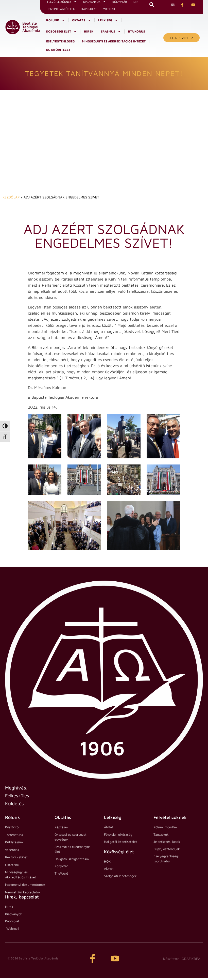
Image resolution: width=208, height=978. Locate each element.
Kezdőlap (11, 197)
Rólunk (52, 20)
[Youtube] (115, 958)
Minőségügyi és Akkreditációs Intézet (114, 41)
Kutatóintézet (58, 50)
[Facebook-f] (92, 958)
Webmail (109, 8)
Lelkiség (105, 20)
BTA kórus (136, 31)
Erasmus (108, 31)
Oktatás (78, 20)
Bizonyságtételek (61, 8)
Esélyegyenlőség (60, 41)
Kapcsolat (89, 8)
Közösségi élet (58, 31)
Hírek (88, 31)
